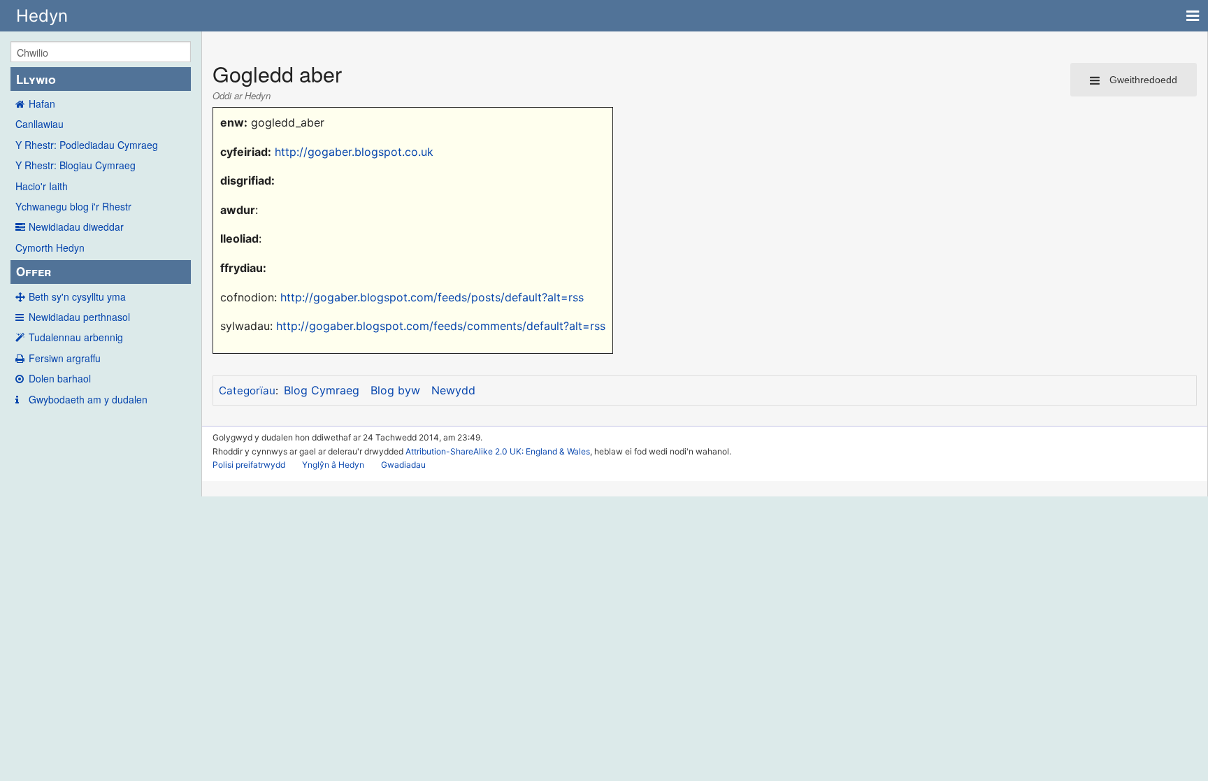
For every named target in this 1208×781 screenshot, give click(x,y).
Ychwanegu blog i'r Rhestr (73, 206)
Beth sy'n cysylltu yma (77, 296)
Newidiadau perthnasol (79, 317)
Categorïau (247, 390)
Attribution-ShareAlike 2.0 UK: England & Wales (497, 451)
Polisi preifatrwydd (249, 464)
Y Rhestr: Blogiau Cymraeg (75, 165)
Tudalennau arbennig (76, 337)
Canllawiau (39, 124)
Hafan (42, 103)
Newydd (453, 390)
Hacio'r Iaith (41, 186)
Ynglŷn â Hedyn (333, 464)
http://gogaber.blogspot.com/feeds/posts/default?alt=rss (432, 297)
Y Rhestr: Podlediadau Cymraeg (86, 145)
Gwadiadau (403, 464)
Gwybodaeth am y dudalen (88, 399)
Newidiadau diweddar (76, 227)
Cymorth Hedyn (50, 248)
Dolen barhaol (60, 378)
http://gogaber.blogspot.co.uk (354, 152)
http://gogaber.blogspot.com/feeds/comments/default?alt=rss (440, 326)
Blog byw (395, 390)
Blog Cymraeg (321, 390)
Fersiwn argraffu (65, 358)
